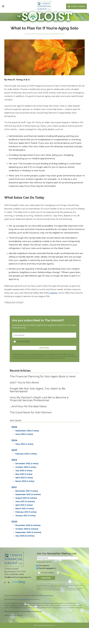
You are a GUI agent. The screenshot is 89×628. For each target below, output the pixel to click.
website (53, 293)
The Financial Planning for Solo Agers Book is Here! (43, 376)
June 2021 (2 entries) (25, 501)
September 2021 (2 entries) (28, 494)
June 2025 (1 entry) (24, 434)
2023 (14, 450)
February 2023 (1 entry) (26, 454)
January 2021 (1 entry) (25, 516)
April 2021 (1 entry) (24, 505)
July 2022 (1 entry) (23, 471)
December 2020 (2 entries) (27, 525)
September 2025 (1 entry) (27, 431)
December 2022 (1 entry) (26, 464)
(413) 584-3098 (17, 574)
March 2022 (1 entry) (24, 481)
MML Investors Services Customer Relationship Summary (23, 611)
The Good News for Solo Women (31, 412)
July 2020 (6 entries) (25, 536)
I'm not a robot (23, 341)
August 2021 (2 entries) (26, 498)
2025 (14, 427)
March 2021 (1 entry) (24, 508)
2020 (14, 521)
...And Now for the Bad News (28, 406)
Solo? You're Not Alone (24, 382)
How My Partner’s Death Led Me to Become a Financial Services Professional (39, 399)
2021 (14, 487)
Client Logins (78, 6)
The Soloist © (44, 566)
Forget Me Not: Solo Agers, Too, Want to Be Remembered (37, 390)
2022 (14, 460)
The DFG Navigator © (47, 568)
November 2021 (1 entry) (26, 491)
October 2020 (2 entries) (26, 529)
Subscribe (44, 348)
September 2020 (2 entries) (28, 532)
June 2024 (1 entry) (24, 444)
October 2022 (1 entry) (25, 467)
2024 (14, 440)
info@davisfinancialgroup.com (17, 577)
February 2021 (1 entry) (26, 512)
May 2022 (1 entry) (23, 474)
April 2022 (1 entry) (24, 478)
